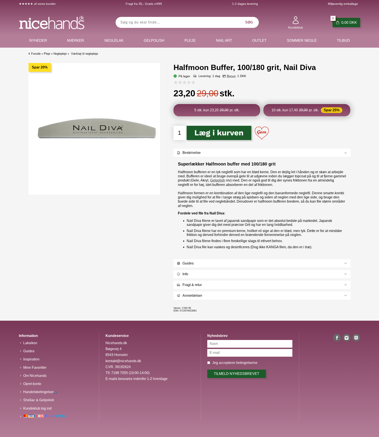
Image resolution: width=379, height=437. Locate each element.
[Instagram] (346, 338)
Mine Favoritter (34, 367)
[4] (190, 82)
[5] (194, 82)
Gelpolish (217, 180)
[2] (181, 82)
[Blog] (356, 338)
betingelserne (246, 363)
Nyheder (38, 40)
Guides (28, 351)
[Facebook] (337, 338)
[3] (185, 82)
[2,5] (183, 82)
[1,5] (179, 82)
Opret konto (32, 384)
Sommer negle (302, 40)
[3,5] (188, 82)
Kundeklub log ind (37, 408)
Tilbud (343, 40)
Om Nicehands (34, 376)
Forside (36, 53)
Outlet (259, 40)
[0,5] (174, 82)
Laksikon (30, 343)
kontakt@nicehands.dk (123, 361)
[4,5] (192, 82)
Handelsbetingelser (39, 392)
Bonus (231, 76)
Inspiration (31, 359)
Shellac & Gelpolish (38, 400)
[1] (177, 82)
